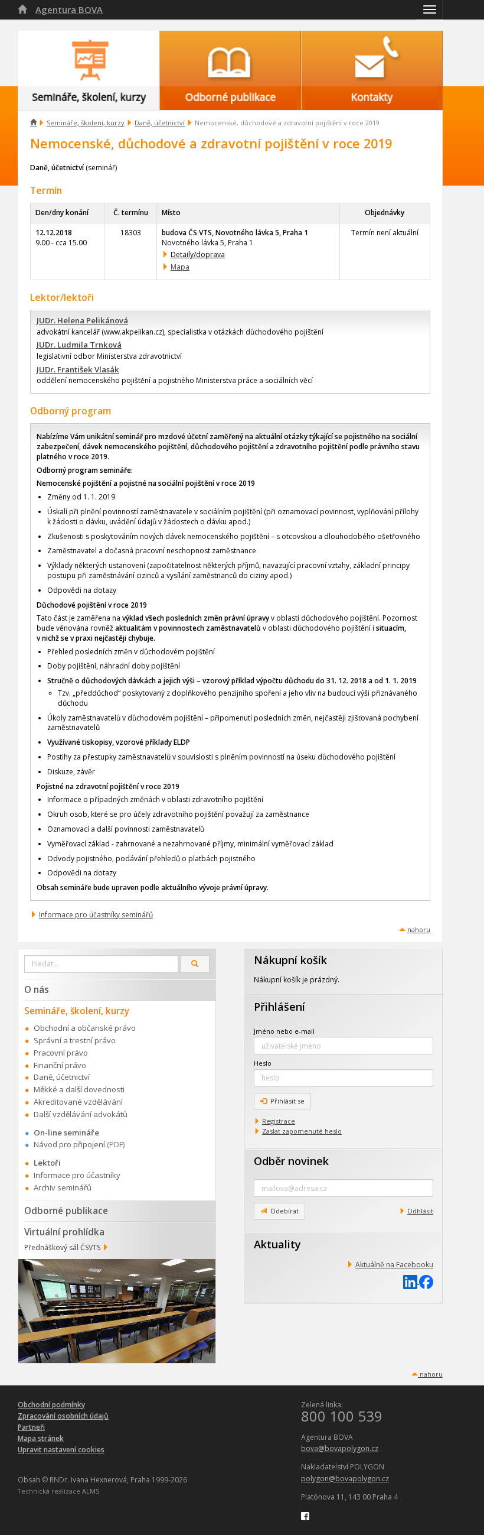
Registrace (278, 1121)
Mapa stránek (41, 1438)
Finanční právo (60, 1065)
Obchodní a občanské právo (85, 1028)
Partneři (31, 1427)
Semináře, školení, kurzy (86, 122)
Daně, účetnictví (160, 122)
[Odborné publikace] (230, 58)
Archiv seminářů (62, 1187)
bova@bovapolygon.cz (339, 1448)
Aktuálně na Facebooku (394, 1265)
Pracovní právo (61, 1052)
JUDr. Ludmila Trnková (79, 344)
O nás (36, 989)
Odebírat (284, 1210)
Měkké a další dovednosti (79, 1089)
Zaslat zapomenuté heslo (302, 1131)
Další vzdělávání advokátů (80, 1114)
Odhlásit (420, 1210)
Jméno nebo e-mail (284, 1031)
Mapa (180, 267)
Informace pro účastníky (77, 1175)
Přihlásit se (287, 1100)
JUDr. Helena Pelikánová (82, 320)
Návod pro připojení (69, 1144)
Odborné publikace (66, 1210)
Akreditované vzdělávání (78, 1101)
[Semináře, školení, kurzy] (88, 58)
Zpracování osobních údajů (63, 1416)
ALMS (90, 1491)
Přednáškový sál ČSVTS (62, 1247)
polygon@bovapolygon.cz (345, 1479)
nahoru (418, 929)
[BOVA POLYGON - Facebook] (305, 1515)
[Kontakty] (372, 58)
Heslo (263, 1063)
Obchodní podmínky (51, 1405)
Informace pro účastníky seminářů (96, 915)
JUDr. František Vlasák (78, 369)
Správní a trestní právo (75, 1040)
